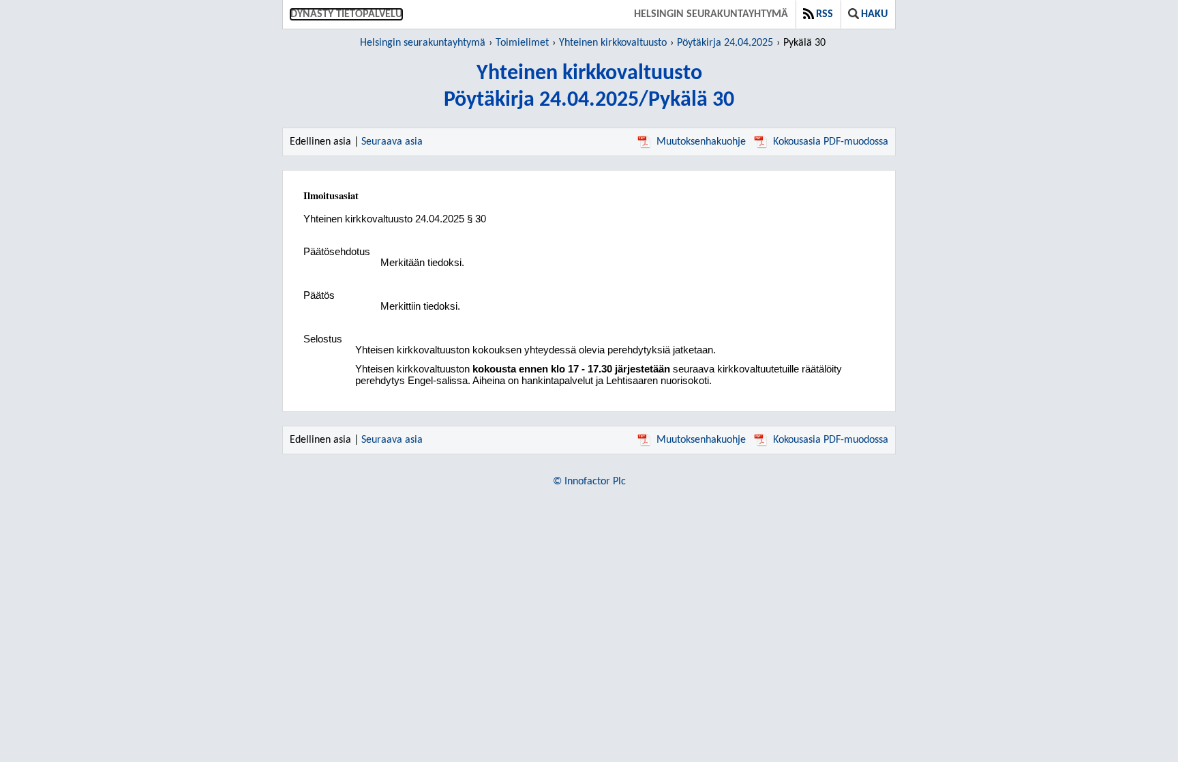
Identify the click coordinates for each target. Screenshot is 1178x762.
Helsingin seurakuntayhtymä (711, 14)
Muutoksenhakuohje (701, 141)
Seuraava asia (392, 141)
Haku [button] (874, 14)
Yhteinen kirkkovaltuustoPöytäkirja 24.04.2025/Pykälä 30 (589, 87)
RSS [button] (824, 14)
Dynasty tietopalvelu (346, 14)
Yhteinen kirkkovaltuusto (613, 43)
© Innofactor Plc (589, 481)
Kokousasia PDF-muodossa (830, 141)
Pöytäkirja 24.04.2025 (725, 43)
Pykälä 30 (804, 43)
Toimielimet (522, 43)
